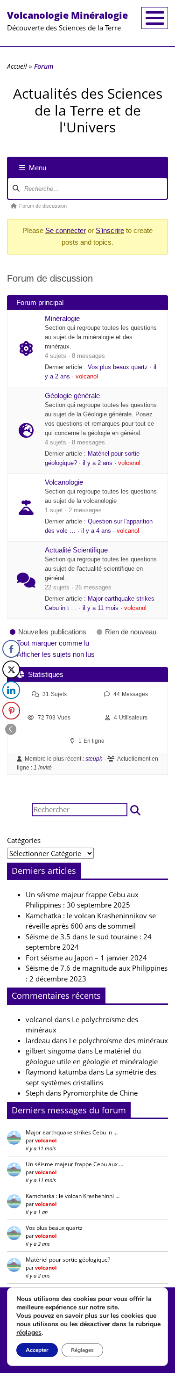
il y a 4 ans (96, 531)
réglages (29, 1333)
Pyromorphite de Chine (100, 1092)
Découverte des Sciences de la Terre (67, 20)
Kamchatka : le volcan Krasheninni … (72, 1196)
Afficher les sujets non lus (56, 654)
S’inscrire (110, 230)
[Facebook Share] (11, 649)
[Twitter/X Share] (11, 669)
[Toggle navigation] (154, 18)
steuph (94, 759)
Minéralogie (62, 318)
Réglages (82, 1350)
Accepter (37, 1350)
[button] (135, 809)
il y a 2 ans (97, 463)
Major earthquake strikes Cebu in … (72, 1132)
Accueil (17, 66)
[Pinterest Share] (11, 710)
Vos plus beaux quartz (118, 367)
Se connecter (65, 230)
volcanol (87, 376)
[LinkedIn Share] (11, 690)
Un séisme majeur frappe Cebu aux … (74, 1164)
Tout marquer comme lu (53, 643)
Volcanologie (64, 482)
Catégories (24, 840)
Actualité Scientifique (76, 550)
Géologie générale (72, 396)
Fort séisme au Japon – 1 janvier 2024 (86, 957)
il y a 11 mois (101, 608)
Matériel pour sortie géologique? (68, 1260)
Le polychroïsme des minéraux (118, 1040)
